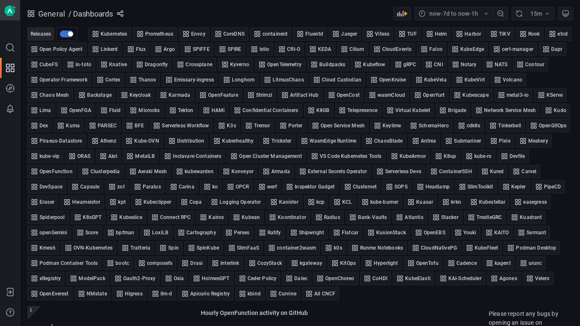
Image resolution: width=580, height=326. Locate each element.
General (51, 13)
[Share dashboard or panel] (120, 13)
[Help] (10, 312)
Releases (41, 34)
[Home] (10, 10)
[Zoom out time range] (500, 13)
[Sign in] (10, 292)
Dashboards (93, 13)
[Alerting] (10, 108)
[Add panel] (402, 13)
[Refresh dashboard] (519, 13)
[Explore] (10, 88)
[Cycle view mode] (565, 13)
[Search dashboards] (10, 47)
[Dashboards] (10, 68)
